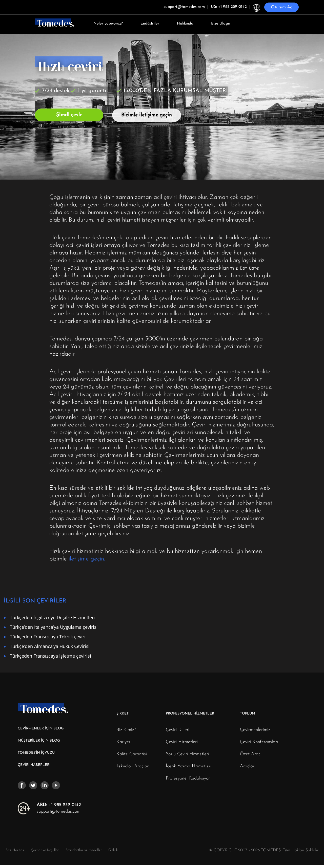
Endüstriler (149, 24)
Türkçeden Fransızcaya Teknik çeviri (48, 636)
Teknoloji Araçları (133, 766)
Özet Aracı (250, 754)
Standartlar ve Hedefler (84, 850)
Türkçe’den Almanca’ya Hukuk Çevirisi (50, 646)
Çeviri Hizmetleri (182, 742)
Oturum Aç (281, 7)
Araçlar (247, 766)
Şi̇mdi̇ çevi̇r (69, 114)
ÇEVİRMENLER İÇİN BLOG (41, 728)
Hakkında (185, 24)
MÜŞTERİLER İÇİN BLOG (39, 741)
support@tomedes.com (58, 811)
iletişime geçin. (87, 559)
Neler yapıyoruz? (108, 24)
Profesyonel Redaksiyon (188, 778)
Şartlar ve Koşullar (45, 850)
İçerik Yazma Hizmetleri (188, 766)
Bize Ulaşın (220, 24)
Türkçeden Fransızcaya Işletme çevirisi (50, 656)
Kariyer (123, 742)
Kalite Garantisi (131, 754)
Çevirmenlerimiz (255, 730)
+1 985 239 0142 (59, 805)
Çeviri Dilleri (177, 730)
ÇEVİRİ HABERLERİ (34, 765)
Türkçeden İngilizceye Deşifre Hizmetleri (52, 617)
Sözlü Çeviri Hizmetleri (187, 754)
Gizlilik (113, 850)
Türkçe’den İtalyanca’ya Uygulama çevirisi (54, 627)
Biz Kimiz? (126, 730)
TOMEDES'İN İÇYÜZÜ (36, 753)
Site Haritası (15, 850)
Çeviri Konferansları (259, 742)
